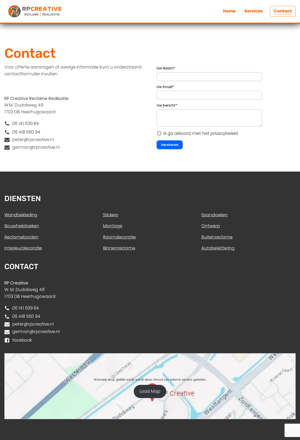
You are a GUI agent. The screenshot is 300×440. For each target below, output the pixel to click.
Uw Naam (166, 68)
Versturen (169, 145)
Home (229, 11)
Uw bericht (167, 105)
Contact (283, 11)
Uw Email (165, 86)
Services (253, 11)
